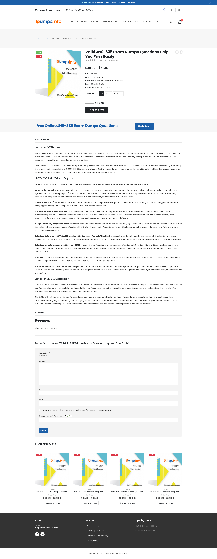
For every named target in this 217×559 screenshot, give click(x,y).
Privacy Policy (92, 541)
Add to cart (98, 110)
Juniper (96, 73)
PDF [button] (101, 93)
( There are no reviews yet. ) (108, 60)
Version (90, 93)
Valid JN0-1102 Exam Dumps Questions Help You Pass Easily (174, 491)
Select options (53, 503)
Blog (137, 21)
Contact (159, 21)
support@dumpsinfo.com (46, 528)
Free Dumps (82, 21)
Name (42, 389)
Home (71, 21)
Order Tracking (93, 526)
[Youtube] (179, 10)
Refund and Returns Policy (97, 536)
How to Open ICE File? (95, 531)
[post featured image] (52, 469)
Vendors (94, 21)
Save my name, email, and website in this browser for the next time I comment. (77, 410)
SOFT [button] (108, 93)
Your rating (44, 353)
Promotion (126, 21)
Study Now (143, 126)
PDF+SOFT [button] (118, 93)
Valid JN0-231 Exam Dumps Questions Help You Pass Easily (99, 491)
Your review (44, 361)
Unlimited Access (109, 21)
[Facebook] (171, 10)
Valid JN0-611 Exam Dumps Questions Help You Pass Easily (136, 491)
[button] (171, 22)
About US (147, 21)
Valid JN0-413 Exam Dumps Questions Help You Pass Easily (61, 491)
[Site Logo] (49, 22)
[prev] (177, 52)
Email (42, 399)
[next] (181, 52)
